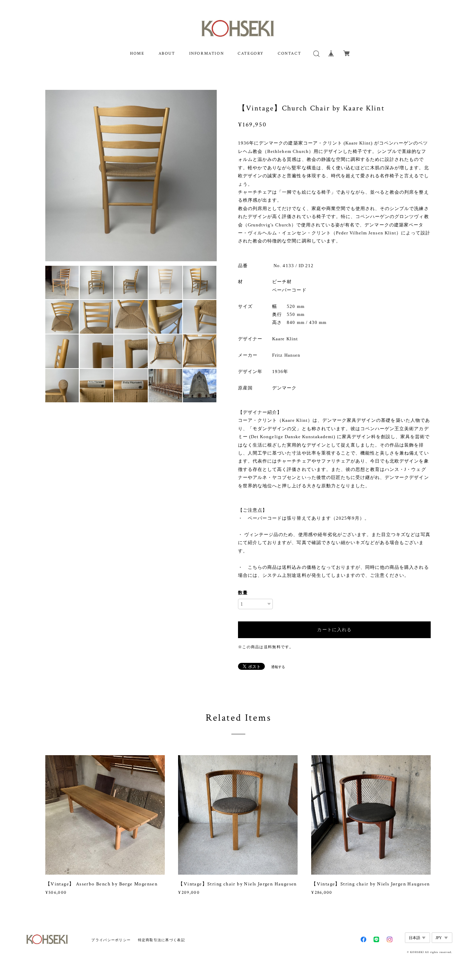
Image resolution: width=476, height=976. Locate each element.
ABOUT (167, 53)
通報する (278, 667)
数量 (243, 592)
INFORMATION (206, 53)
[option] (131, 175)
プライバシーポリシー (111, 940)
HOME (137, 53)
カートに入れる (334, 629)
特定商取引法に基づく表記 (161, 940)
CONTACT (289, 53)
